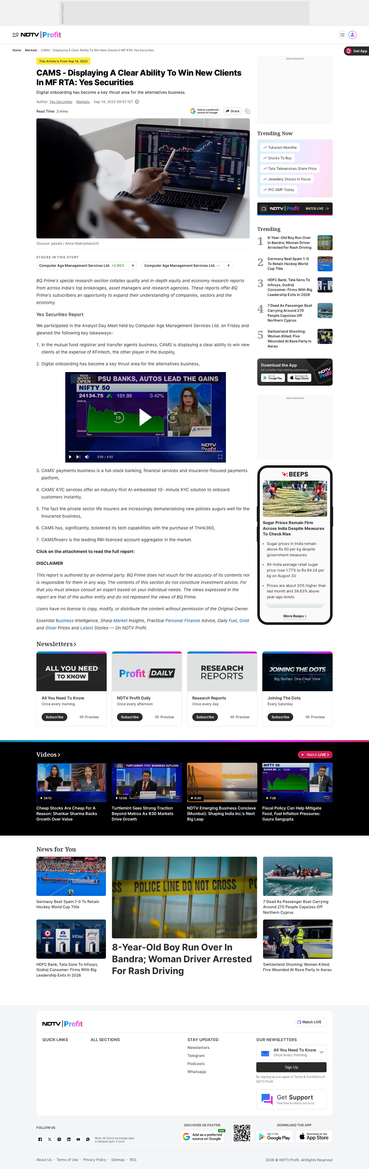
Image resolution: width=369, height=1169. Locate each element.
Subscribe (54, 717)
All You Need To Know (63, 697)
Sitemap (118, 1159)
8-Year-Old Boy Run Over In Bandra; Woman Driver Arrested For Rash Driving (182, 959)
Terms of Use (67, 1159)
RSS (133, 1159)
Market (120, 620)
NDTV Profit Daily (134, 697)
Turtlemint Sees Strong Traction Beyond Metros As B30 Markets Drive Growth (142, 813)
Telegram (196, 1055)
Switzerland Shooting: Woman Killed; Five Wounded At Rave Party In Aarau (297, 967)
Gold (244, 620)
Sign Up (291, 1067)
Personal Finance (182, 620)
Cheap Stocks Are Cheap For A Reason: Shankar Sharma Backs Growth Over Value (66, 813)
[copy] (247, 111)
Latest (86, 627)
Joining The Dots (284, 697)
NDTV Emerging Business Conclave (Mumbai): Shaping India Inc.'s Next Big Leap (221, 813)
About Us (43, 1159)
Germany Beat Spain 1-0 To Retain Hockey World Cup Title (67, 904)
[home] (41, 32)
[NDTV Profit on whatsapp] (88, 1139)
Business (65, 620)
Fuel (233, 620)
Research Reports (209, 697)
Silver (50, 627)
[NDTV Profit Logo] (62, 1022)
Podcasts (196, 1063)
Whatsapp (197, 1071)
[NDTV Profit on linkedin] (69, 1139)
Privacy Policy (94, 1159)
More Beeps (293, 616)
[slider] (145, 451)
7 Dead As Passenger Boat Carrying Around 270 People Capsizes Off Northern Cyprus (295, 907)
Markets (83, 101)
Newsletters (199, 1047)
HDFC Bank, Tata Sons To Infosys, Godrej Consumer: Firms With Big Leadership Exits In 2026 (67, 970)
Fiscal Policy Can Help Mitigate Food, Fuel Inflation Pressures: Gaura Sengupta (291, 813)
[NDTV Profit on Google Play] (274, 1136)
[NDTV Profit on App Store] (314, 1136)
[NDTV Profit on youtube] (78, 1139)
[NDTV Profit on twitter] (49, 1139)
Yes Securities (60, 101)
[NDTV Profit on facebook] (40, 1139)
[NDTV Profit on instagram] (59, 1139)
